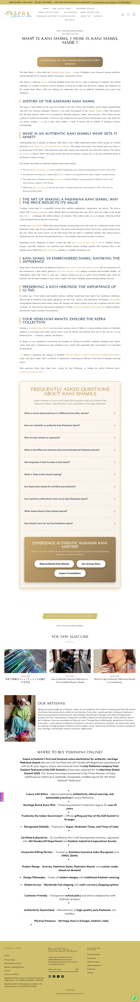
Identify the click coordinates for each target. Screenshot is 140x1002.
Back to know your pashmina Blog (71, 616)
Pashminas (91, 969)
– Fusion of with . (71, 877)
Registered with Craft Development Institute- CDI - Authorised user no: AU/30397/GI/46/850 (23, 985)
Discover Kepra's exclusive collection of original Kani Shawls (93, 354)
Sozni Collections (48, 12)
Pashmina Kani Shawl (60, 72)
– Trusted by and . (70, 853)
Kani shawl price (49, 249)
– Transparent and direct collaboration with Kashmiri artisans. (70, 897)
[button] (70, 414)
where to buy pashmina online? (70, 752)
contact (7, 971)
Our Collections (61, 9)
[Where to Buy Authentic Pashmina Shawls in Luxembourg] (115, 661)
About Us (86, 16)
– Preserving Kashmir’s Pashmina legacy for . (70, 806)
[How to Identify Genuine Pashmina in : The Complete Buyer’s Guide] (70, 661)
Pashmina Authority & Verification (56, 16)
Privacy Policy (9, 960)
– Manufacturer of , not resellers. (70, 911)
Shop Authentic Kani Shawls (54, 563)
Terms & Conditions (11, 974)
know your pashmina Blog (72, 31)
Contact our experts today (31, 371)
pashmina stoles (93, 962)
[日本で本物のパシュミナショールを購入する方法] (25, 661)
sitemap (90, 973)
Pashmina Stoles (85, 9)
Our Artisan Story (91, 563)
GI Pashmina (70, 12)
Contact (98, 16)
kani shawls (65, 34)
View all (70, 642)
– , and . (70, 868)
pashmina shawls (93, 954)
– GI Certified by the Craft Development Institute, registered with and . (70, 839)
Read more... (87, 728)
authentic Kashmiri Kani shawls (87, 306)
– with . (71, 884)
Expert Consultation (70, 573)
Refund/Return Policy (12, 963)
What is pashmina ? (94, 965)
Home (46, 9)
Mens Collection (90, 12)
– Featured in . (71, 826)
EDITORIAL (70, 20)
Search (7, 956)
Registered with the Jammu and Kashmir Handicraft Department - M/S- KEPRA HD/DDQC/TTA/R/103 (24, 979)
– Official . (70, 817)
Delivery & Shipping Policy (14, 967)
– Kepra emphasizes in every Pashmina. (70, 795)
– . (71, 920)
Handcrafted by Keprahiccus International (70, 993)
